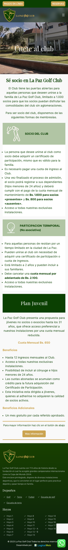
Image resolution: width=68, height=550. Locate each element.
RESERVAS (58, 3)
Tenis (19, 497)
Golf (8, 497)
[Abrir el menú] (63, 15)
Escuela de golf (48, 497)
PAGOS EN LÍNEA (13, 3)
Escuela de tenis (14, 502)
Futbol (31, 497)
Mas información (34, 433)
